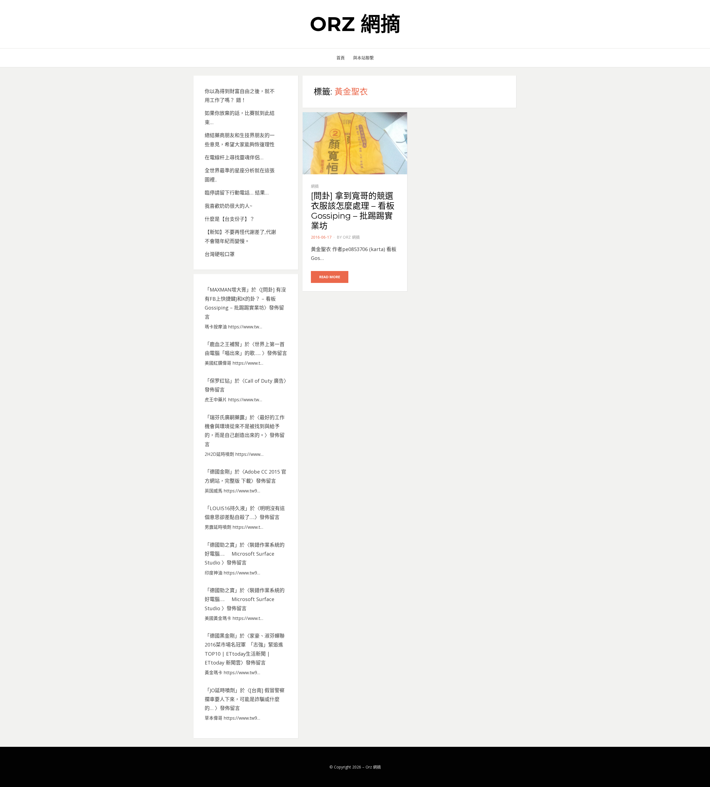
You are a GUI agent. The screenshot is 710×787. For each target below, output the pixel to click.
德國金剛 (220, 471)
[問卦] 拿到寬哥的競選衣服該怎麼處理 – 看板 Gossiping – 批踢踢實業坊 (352, 211)
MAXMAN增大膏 (228, 289)
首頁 (340, 57)
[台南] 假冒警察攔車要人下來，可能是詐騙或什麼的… (245, 699)
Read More (329, 276)
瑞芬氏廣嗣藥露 (227, 417)
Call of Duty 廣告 (264, 380)
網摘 (315, 186)
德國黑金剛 (222, 635)
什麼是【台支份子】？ (230, 219)
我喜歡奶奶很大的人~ (228, 206)
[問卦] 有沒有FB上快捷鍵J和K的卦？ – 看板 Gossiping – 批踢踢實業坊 (245, 298)
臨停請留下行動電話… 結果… (237, 192)
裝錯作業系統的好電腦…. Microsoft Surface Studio (245, 553)
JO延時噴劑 (222, 690)
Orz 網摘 (355, 24)
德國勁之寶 (222, 544)
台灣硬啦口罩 (220, 254)
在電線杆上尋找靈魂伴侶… (234, 157)
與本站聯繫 (363, 57)
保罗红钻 (220, 380)
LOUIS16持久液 (227, 508)
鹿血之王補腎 (225, 344)
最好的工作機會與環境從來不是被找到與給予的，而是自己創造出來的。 (245, 426)
